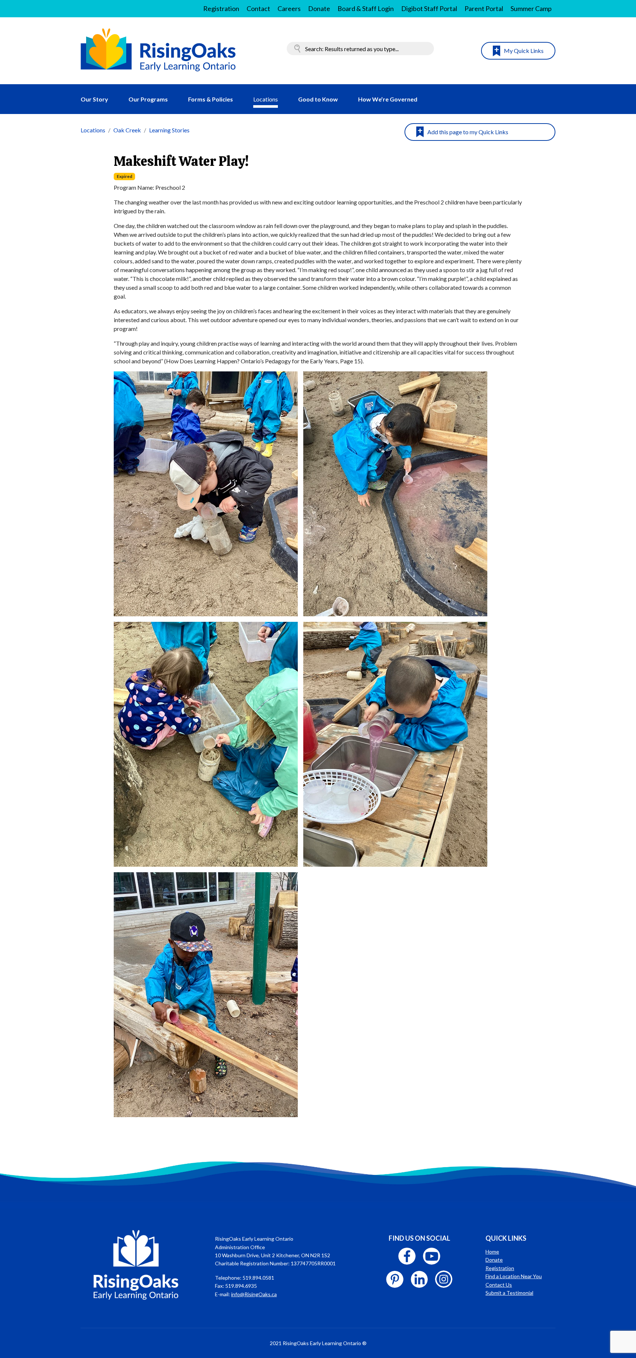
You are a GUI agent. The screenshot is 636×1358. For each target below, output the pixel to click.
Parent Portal (483, 8)
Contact (258, 8)
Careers (289, 8)
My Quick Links (524, 50)
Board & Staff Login (366, 8)
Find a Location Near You (513, 1276)
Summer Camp (531, 8)
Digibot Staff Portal (429, 8)
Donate (319, 8)
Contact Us (498, 1285)
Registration (221, 8)
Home (492, 1251)
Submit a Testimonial (509, 1293)
